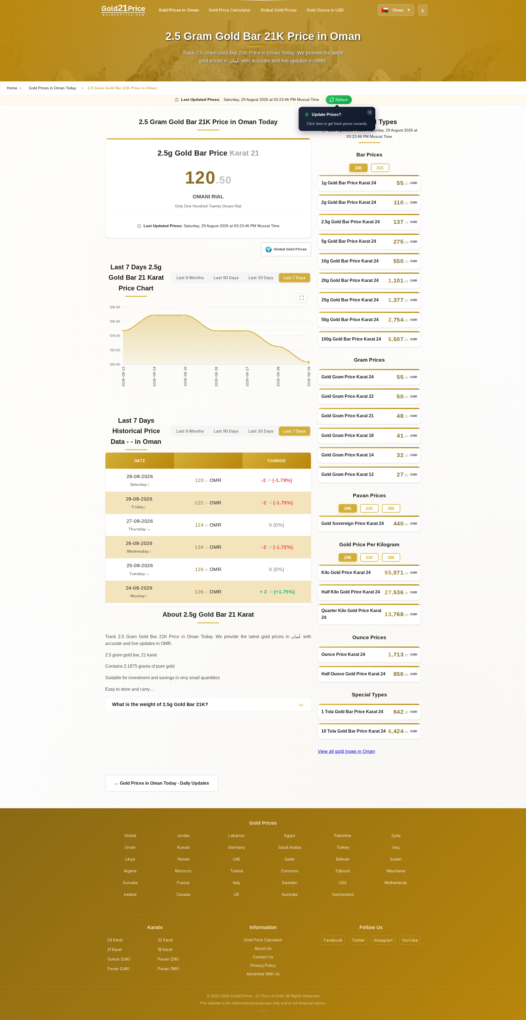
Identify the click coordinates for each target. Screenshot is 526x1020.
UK (236, 894)
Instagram (383, 940)
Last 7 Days (294, 277)
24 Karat (115, 940)
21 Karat (114, 949)
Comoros (289, 870)
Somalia (130, 882)
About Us (263, 948)
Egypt (289, 835)
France (183, 882)
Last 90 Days (226, 277)
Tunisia (236, 870)
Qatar (290, 859)
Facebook (333, 940)
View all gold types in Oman (346, 751)
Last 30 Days (260, 277)
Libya (130, 859)
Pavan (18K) (168, 968)
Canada (183, 894)
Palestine (342, 835)
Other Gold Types (369, 121)
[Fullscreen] (301, 297)
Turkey (342, 847)
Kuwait (183, 847)
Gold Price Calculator (263, 940)
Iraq (396, 847)
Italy (236, 882)
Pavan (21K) (168, 959)
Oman (130, 847)
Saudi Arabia (289, 847)
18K (391, 508)
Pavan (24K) (118, 968)
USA (343, 882)
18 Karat (165, 949)
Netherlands (396, 882)
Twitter (358, 940)
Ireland (130, 894)
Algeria (130, 870)
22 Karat (165, 940)
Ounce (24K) (119, 959)
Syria (396, 835)
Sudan (396, 859)
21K (380, 167)
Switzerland (343, 894)
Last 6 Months (190, 277)
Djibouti (343, 870)
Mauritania (396, 870)
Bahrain (343, 859)
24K (358, 167)
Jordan (183, 835)
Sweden (289, 882)
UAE (236, 859)
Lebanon (236, 835)
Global (130, 835)
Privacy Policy (263, 965)
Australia (290, 894)
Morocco (183, 870)
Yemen (183, 859)
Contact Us (263, 957)
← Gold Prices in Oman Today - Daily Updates (162, 783)
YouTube (410, 940)
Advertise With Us (263, 974)
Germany (236, 847)
